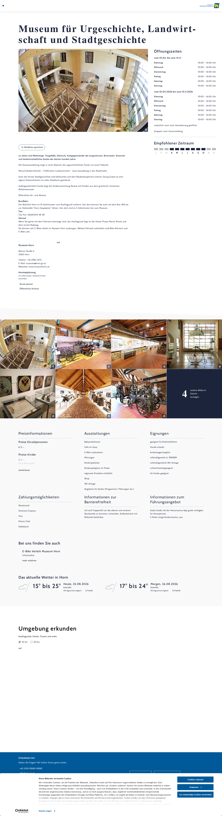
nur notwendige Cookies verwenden (195, 794)
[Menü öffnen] (3, 5)
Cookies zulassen (195, 779)
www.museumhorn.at (39, 266)
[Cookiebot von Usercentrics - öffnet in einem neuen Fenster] (22, 811)
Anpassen (193, 787)
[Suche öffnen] (17, 5)
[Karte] (10, 5)
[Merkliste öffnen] (13, 5)
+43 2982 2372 (34, 260)
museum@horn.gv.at (36, 263)
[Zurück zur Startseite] (209, 5)
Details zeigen (45, 811)
